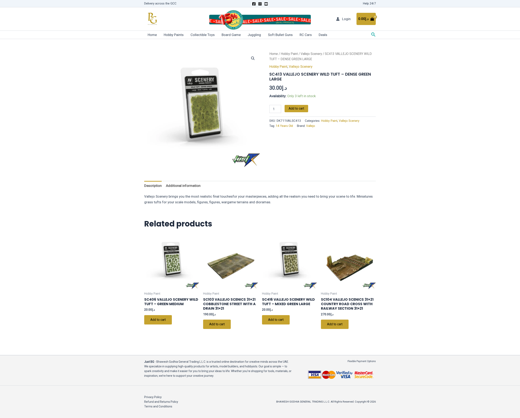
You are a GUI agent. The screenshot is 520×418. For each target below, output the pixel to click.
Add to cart (296, 108)
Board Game (231, 35)
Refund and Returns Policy (161, 401)
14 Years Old (284, 126)
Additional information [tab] (183, 186)
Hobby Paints (174, 35)
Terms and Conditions (158, 406)
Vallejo (310, 126)
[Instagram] (260, 4)
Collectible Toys (203, 35)
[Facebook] (254, 4)
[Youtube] (266, 4)
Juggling (254, 35)
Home (152, 35)
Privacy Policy (153, 397)
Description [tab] (153, 186)
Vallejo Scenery (311, 54)
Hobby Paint (289, 54)
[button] (373, 35)
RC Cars (306, 35)
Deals (323, 35)
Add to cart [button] (158, 320)
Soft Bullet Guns (280, 35)
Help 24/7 (369, 3)
